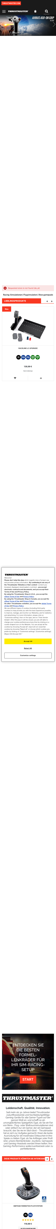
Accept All (28, 641)
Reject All (28, 648)
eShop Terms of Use (11, 596)
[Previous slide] (4, 25)
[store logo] (18, 11)
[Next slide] (52, 25)
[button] (15, 378)
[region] (28, 614)
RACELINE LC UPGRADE (28, 348)
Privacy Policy (28, 596)
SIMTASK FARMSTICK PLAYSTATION (28, 1206)
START (28, 1079)
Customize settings (28, 655)
